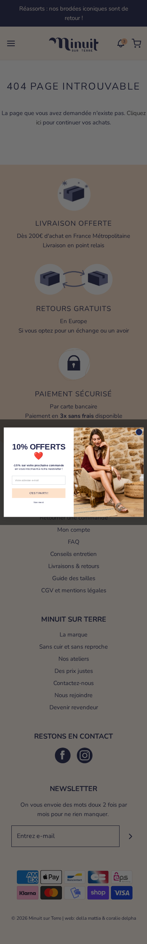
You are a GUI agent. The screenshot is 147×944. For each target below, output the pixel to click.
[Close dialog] (139, 432)
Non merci (39, 502)
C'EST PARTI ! (38, 492)
